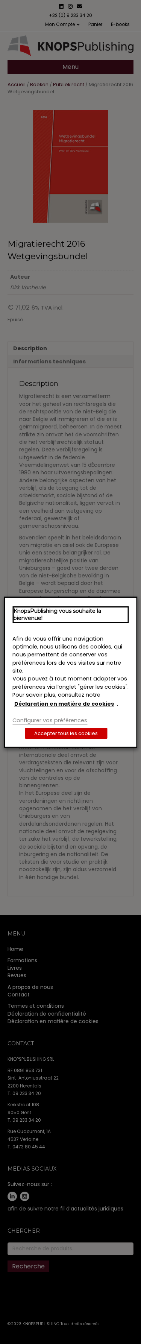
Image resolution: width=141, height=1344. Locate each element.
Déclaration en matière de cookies (64, 704)
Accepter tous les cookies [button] (66, 733)
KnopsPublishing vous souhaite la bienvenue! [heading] (57, 614)
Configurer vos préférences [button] (49, 720)
